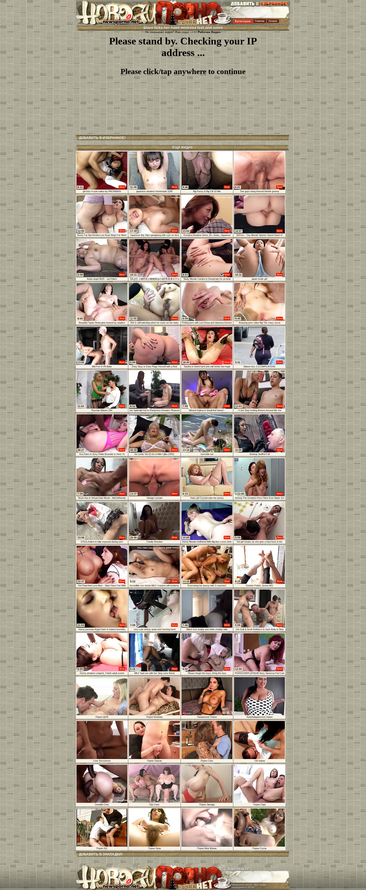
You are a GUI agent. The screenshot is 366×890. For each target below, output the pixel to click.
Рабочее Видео (209, 32)
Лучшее (273, 21)
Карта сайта (238, 869)
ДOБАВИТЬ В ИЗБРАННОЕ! (102, 138)
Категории (243, 21)
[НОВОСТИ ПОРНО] (122, 24)
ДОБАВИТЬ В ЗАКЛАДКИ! (101, 854)
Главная (259, 21)
